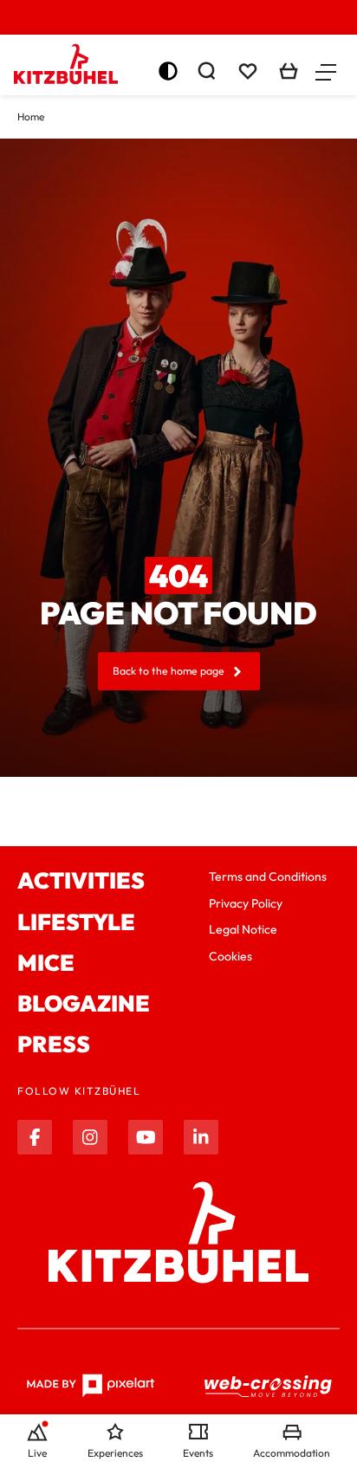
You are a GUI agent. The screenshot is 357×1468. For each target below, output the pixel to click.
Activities (81, 880)
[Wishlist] (247, 71)
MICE (46, 962)
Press (53, 1044)
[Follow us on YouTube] (145, 1137)
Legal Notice (243, 929)
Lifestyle (76, 922)
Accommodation (291, 1452)
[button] (325, 71)
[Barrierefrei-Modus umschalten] (168, 71)
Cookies (230, 956)
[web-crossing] (268, 1386)
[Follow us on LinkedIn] (201, 1137)
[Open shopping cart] (288, 71)
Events (198, 1452)
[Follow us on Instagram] (90, 1137)
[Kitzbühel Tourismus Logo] (66, 64)
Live (37, 1452)
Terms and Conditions (268, 876)
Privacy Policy (245, 903)
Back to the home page (168, 670)
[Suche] (206, 71)
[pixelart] (90, 1386)
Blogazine (83, 1003)
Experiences (115, 1452)
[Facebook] (34, 1137)
